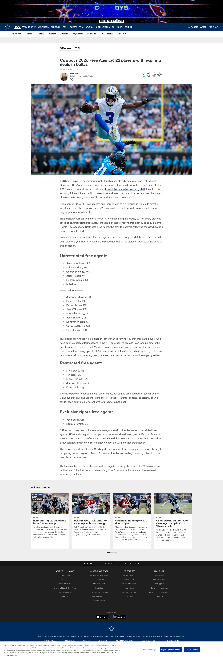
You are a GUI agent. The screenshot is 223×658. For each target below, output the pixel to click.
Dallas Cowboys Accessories (159, 592)
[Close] (219, 649)
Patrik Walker (75, 73)
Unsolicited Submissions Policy (65, 588)
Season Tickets (129, 579)
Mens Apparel (159, 575)
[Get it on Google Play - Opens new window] (120, 618)
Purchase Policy (64, 584)
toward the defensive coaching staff (125, 189)
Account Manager (129, 575)
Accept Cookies (192, 649)
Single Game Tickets (129, 584)
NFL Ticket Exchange (129, 592)
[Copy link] (159, 75)
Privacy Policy (65, 575)
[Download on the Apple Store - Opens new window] (102, 617)
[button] (108, 552)
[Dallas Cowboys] (111, 628)
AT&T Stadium (99, 579)
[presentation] (191, 552)
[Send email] (154, 76)
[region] (111, 649)
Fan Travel (129, 596)
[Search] (189, 27)
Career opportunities (65, 592)
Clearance (159, 596)
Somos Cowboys (99, 600)
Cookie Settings (148, 641)
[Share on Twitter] (149, 76)
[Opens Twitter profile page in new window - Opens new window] (71, 79)
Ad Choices (102, 641)
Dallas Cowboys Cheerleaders (99, 575)
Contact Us (99, 588)
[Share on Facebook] (144, 76)
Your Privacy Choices (125, 641)
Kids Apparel (159, 584)
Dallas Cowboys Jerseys (159, 588)
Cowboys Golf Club (99, 596)
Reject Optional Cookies (171, 649)
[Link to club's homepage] (7, 27)
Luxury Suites (129, 588)
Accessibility (65, 596)
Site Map (86, 641)
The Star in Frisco (99, 584)
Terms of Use (64, 579)
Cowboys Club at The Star (99, 592)
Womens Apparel (159, 579)
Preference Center (171, 641)
